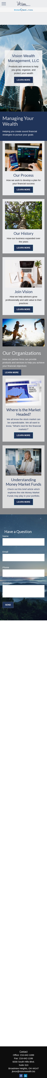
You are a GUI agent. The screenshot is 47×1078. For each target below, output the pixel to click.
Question (7, 583)
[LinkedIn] (25, 1075)
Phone (6, 567)
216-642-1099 (27, 1055)
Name (6, 536)
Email (5, 552)
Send (8, 605)
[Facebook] (21, 1075)
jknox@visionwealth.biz (23, 1071)
